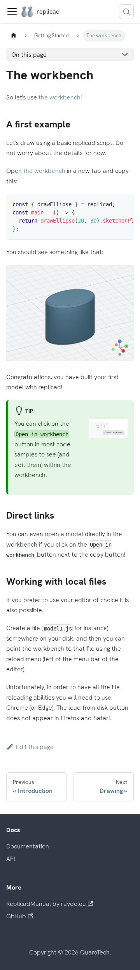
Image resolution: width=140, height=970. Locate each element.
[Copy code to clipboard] (110, 204)
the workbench (59, 97)
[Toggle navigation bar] (12, 11)
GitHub (16, 916)
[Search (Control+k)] (126, 11)
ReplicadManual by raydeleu (46, 904)
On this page (29, 55)
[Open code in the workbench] (124, 204)
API (10, 859)
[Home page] (13, 36)
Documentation (27, 846)
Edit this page (35, 747)
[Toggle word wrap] (96, 204)
